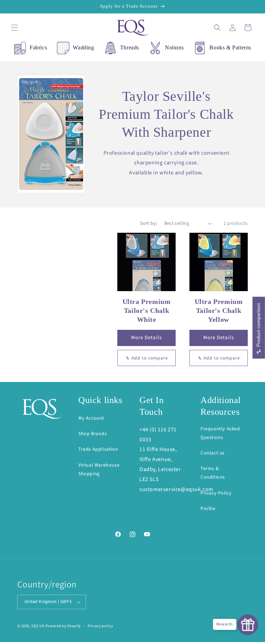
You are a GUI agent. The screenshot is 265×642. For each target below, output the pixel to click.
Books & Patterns (230, 47)
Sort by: (148, 223)
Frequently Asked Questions (220, 433)
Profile (207, 508)
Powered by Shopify (63, 626)
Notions (174, 47)
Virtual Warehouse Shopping (98, 469)
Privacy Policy (216, 493)
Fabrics (38, 47)
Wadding (83, 47)
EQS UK (38, 626)
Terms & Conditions (212, 473)
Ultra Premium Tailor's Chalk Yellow (219, 310)
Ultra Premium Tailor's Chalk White (146, 310)
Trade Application (98, 449)
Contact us (212, 453)
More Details (146, 337)
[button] (14, 27)
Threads (129, 47)
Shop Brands (92, 433)
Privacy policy (100, 626)
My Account (91, 418)
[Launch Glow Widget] (247, 624)
